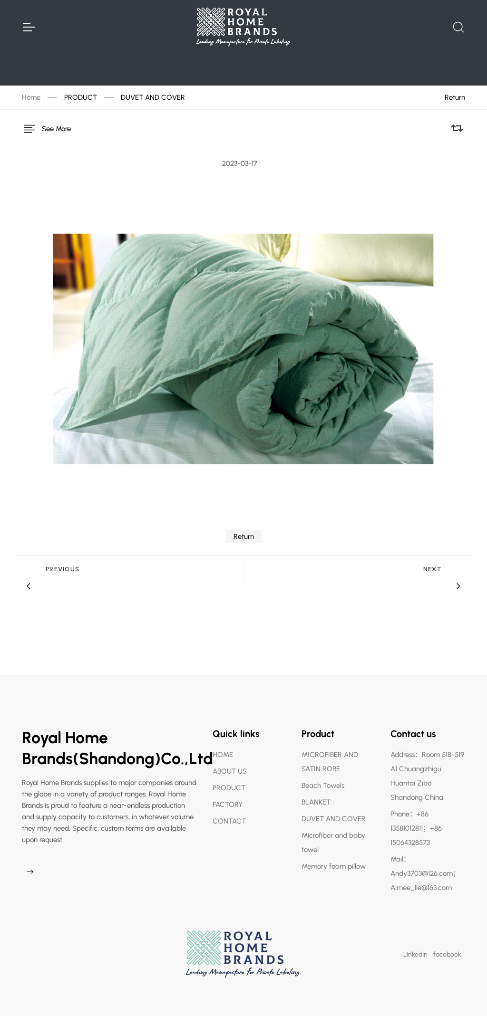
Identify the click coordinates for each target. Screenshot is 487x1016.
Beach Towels (323, 785)
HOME (223, 754)
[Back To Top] (461, 990)
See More (56, 129)
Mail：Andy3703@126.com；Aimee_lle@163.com (425, 873)
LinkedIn (415, 954)
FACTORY (228, 804)
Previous (62, 569)
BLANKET (316, 802)
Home (31, 97)
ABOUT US (230, 771)
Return (455, 97)
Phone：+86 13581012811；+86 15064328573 (416, 828)
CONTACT (229, 821)
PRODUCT (80, 97)
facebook (447, 954)
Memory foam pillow (334, 866)
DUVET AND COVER (153, 97)
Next (432, 569)
